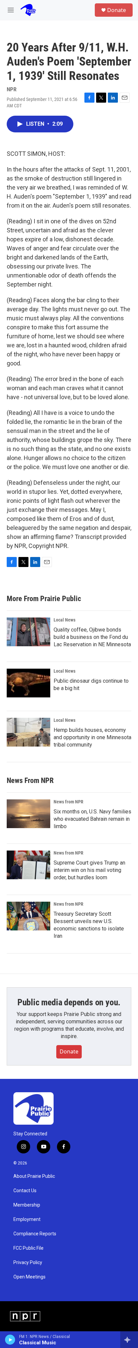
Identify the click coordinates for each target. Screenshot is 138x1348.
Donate (116, 10)
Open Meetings (29, 1276)
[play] (10, 1339)
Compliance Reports (34, 1233)
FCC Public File (28, 1248)
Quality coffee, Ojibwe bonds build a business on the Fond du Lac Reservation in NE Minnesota (92, 637)
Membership (26, 1205)
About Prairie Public (34, 1176)
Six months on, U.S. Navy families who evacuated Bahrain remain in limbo (92, 818)
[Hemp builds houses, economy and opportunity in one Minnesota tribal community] (28, 732)
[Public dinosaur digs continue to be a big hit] (28, 683)
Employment (27, 1219)
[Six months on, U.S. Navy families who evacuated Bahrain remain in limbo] (28, 813)
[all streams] (129, 1339)
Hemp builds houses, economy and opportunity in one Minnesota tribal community (92, 737)
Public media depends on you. (69, 1002)
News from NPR (68, 801)
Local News (64, 620)
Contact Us (25, 1190)
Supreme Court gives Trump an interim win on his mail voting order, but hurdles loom (89, 870)
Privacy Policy (27, 1262)
